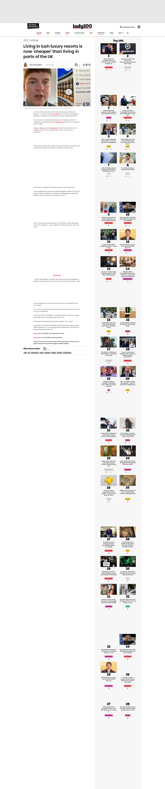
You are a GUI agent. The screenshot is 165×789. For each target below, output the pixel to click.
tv (108, 390)
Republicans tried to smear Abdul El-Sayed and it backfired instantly (109, 573)
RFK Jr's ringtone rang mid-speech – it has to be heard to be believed (108, 141)
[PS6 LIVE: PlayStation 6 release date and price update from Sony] (109, 157)
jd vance (109, 279)
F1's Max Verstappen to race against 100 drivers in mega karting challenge (127, 761)
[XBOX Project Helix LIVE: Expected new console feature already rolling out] (109, 450)
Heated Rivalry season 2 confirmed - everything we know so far (108, 651)
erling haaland (108, 715)
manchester (34, 353)
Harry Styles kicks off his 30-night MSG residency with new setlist (128, 462)
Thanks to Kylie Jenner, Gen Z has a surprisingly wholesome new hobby (108, 601)
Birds (127, 550)
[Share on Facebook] (84, 65)
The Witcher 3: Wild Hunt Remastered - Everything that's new (109, 353)
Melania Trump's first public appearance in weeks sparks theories (108, 219)
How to (36, 333)
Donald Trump (108, 550)
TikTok (26, 40)
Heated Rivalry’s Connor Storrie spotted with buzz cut (127, 246)
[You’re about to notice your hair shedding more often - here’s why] (128, 422)
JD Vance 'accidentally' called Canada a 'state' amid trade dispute (108, 273)
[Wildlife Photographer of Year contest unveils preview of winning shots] (128, 480)
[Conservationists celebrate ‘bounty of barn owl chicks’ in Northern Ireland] (128, 532)
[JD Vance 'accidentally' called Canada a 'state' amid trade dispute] (109, 261)
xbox (128, 578)
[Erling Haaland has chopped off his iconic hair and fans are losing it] (109, 696)
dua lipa (128, 715)
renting (59, 353)
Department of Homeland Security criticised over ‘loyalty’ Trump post (108, 61)
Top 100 (38, 33)
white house (128, 686)
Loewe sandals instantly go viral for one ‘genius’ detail (127, 324)
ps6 (109, 173)
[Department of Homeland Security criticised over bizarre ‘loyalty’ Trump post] (109, 48)
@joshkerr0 (54, 128)
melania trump (108, 223)
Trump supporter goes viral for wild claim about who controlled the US (127, 142)
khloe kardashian (128, 279)
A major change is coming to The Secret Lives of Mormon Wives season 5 (108, 384)
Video (111, 33)
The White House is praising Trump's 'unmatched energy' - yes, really (109, 544)
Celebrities (101, 33)
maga (127, 146)
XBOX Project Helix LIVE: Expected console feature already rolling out (108, 463)
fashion (109, 117)
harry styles (127, 469)
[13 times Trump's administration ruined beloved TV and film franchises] (128, 667)
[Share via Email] (89, 65)
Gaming (57, 33)
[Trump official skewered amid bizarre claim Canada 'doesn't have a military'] (109, 422)
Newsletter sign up (129, 27)
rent (25, 353)
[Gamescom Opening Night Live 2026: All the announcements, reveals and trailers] (109, 777)
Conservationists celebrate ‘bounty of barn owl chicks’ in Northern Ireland (127, 544)
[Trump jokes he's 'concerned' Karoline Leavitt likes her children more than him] (128, 100)
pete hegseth (128, 223)
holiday (53, 353)
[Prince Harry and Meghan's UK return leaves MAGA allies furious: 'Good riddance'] (109, 748)
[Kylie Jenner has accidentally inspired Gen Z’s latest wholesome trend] (109, 589)
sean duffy (108, 440)
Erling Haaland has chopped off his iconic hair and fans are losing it (108, 709)
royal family (109, 767)
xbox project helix (109, 469)
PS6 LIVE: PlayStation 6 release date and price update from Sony (108, 169)
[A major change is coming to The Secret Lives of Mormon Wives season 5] (109, 371)
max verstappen (127, 767)
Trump (67, 33)
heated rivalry (108, 656)
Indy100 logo (82, 26)
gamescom (127, 67)
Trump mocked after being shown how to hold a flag (109, 246)
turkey (41, 353)
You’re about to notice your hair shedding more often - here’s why (127, 434)
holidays (47, 353)
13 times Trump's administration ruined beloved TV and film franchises (128, 680)
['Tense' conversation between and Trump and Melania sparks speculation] (128, 341)
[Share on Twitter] (87, 65)
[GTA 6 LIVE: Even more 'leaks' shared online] (128, 157)
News (48, 33)
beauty (127, 440)
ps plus (108, 499)
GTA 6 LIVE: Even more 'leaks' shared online (127, 168)
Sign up (36, 337)
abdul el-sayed (108, 578)
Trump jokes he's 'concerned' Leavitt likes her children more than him (128, 113)
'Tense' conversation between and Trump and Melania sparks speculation (127, 354)
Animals (128, 499)
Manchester (60, 122)
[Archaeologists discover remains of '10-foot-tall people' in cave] (128, 589)
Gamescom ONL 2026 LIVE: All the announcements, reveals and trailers (128, 61)
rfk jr (108, 146)
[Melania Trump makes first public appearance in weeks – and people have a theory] (109, 207)
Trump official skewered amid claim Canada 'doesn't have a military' (108, 434)
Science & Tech (79, 33)
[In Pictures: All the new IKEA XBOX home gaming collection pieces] (128, 561)
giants (127, 606)
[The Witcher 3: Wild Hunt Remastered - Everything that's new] (109, 341)
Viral (90, 33)
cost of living (34, 40)
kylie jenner (109, 606)
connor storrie (127, 250)
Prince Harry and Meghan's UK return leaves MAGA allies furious (108, 761)
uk (29, 353)
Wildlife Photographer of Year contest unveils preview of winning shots (128, 492)
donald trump (108, 67)
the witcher (108, 360)
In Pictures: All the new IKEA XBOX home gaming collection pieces (128, 573)
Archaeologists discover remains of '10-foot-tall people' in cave (128, 601)
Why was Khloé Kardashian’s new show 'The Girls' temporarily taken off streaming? (127, 274)
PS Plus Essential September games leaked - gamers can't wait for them (108, 493)
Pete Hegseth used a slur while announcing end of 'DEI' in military (128, 219)
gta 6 (127, 173)
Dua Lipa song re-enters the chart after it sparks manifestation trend (128, 708)
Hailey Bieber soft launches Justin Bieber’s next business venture (108, 112)
